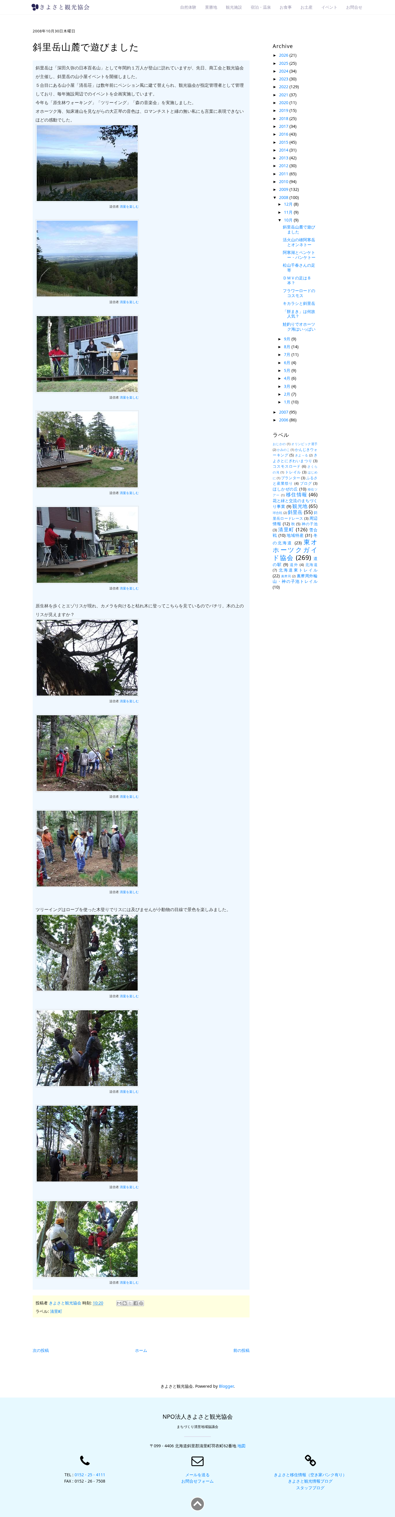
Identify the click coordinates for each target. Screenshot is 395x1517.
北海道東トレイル (298, 570)
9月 (287, 339)
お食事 (286, 7)
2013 (284, 158)
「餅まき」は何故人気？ (299, 314)
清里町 (56, 1311)
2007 (284, 412)
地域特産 (295, 535)
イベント (329, 7)
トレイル (293, 472)
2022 (284, 86)
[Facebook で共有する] (136, 1303)
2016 (284, 134)
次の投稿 (41, 1350)
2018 (284, 118)
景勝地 (211, 7)
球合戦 (278, 512)
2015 (284, 142)
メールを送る (197, 1474)
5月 (287, 370)
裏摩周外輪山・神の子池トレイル (295, 578)
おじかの (279, 444)
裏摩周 (286, 576)
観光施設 (234, 7)
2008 (284, 197)
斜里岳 (295, 512)
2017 (284, 126)
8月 (287, 346)
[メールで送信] (119, 1303)
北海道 (311, 564)
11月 (289, 212)
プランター (290, 477)
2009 (284, 189)
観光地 (299, 506)
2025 (284, 63)
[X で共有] (130, 1303)
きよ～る (301, 455)
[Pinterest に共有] (141, 1303)
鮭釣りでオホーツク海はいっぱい (299, 326)
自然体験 (188, 7)
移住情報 (296, 494)
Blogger (226, 1386)
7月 (287, 354)
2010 (284, 181)
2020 (284, 102)
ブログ (306, 483)
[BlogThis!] (125, 1303)
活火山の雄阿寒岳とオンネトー (299, 242)
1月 (287, 402)
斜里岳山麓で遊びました (299, 229)
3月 (287, 386)
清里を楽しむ (129, 206)
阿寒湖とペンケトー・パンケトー (299, 255)
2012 (284, 165)
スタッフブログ (310, 1487)
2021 (284, 94)
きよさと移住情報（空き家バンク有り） (310, 1474)
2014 (284, 150)
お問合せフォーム (197, 1481)
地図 (241, 1445)
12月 (289, 204)
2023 (284, 79)
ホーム (141, 1350)
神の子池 (310, 523)
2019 (284, 110)
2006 (284, 420)
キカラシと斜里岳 (299, 303)
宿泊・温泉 (261, 7)
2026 (284, 55)
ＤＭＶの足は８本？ (297, 280)
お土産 (306, 7)
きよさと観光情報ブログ (310, 1481)
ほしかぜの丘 (285, 489)
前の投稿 (241, 1350)
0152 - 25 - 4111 (90, 1474)
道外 (294, 564)
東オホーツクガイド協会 (295, 549)
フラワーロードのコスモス (299, 293)
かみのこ (283, 449)
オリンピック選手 (304, 444)
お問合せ (354, 7)
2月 (287, 394)
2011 (284, 173)
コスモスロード (287, 466)
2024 (284, 71)
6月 (287, 362)
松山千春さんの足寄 (299, 267)
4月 (287, 378)
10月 (289, 220)
